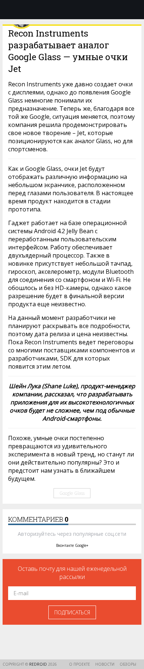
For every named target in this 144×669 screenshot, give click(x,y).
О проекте (79, 664)
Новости (104, 664)
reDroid (38, 664)
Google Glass (72, 493)
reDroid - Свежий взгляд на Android (72, 9)
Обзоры (128, 664)
